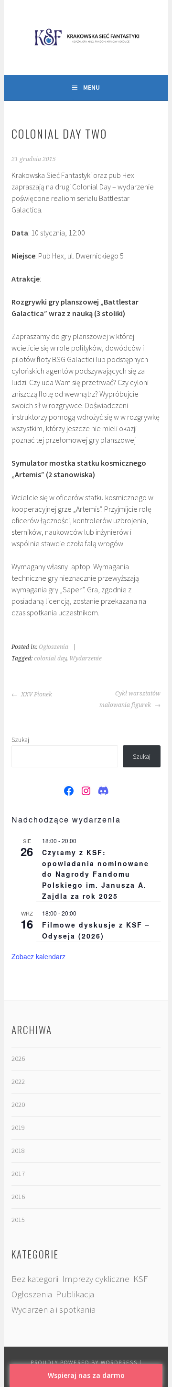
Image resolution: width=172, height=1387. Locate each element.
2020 (18, 1104)
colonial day (50, 658)
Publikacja (75, 1294)
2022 (18, 1081)
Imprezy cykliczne (95, 1278)
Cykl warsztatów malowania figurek (129, 699)
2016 (18, 1196)
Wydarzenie (85, 658)
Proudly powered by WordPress (84, 1362)
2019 (18, 1127)
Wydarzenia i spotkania (53, 1309)
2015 (18, 1219)
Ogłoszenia (53, 647)
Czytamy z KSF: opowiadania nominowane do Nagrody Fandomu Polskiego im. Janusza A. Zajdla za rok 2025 (95, 874)
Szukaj (20, 739)
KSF (140, 1278)
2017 (18, 1173)
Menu (91, 87)
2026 (18, 1058)
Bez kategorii (34, 1278)
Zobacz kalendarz (38, 956)
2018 (18, 1150)
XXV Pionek (36, 694)
